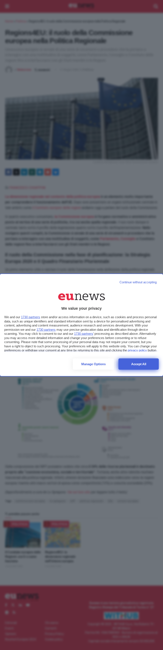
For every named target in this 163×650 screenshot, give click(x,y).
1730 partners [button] (30, 317)
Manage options (93, 364)
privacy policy (137, 350)
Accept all (138, 364)
